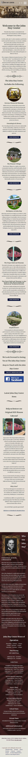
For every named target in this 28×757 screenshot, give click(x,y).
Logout (19, 751)
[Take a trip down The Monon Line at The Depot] (14, 299)
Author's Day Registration (12, 754)
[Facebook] (20, 3)
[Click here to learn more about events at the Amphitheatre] (14, 346)
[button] (25, 2)
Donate (16, 749)
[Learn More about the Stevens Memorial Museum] (14, 137)
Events (7, 751)
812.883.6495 (18, 740)
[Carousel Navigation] (14, 17)
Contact (13, 751)
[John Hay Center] (7, 2)
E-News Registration (15, 752)
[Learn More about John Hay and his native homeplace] (14, 234)
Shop (21, 749)
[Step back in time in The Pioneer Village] (14, 183)
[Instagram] (22, 3)
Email (7, 752)
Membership (8, 749)
